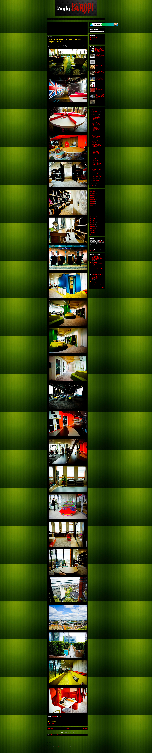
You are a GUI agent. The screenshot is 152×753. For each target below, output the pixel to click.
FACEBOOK (76, 19)
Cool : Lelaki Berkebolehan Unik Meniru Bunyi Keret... (96, 136)
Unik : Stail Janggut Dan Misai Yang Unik (96, 170)
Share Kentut (92, 232)
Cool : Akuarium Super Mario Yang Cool (96, 140)
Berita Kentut (92, 191)
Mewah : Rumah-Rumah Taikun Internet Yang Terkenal (99, 55)
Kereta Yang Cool (93, 39)
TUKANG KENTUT (64, 19)
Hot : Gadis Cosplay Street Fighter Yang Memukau (96, 132)
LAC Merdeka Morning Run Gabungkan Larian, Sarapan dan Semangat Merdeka (97, 258)
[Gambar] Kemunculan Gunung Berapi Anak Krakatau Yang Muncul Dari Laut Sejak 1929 (97, 283)
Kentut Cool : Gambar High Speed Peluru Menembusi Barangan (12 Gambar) (99, 50)
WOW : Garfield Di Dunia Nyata (98, 66)
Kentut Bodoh (92, 197)
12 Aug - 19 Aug (96, 114)
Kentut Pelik (92, 218)
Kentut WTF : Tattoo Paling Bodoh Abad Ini (99, 72)
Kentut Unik (92, 224)
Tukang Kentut (54, 716)
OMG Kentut (92, 230)
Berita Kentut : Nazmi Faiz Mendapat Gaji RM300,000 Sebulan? (99, 78)
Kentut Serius (92, 222)
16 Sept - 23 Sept (96, 111)
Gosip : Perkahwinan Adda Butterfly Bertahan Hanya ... (96, 159)
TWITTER (88, 19)
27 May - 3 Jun (96, 178)
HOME (52, 19)
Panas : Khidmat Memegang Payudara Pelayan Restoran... (96, 173)
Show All (103, 287)
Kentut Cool (92, 199)
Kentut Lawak (92, 212)
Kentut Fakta (92, 207)
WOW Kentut (52, 717)
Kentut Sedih (92, 220)
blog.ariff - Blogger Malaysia (97, 268)
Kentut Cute (92, 203)
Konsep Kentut (93, 228)
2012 (93, 109)
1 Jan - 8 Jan (95, 183)
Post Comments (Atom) (69, 732)
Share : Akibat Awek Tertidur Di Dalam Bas (97, 176)
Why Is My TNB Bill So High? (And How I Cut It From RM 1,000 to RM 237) (97, 270)
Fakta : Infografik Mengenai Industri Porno (96, 124)
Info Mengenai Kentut (94, 37)
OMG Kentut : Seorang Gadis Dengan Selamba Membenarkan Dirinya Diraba (99, 96)
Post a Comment (52, 723)
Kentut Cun (92, 201)
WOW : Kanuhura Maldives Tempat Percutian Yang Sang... (96, 129)
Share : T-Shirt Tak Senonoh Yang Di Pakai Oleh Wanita (96, 152)
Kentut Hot (92, 209)
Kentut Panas (92, 216)
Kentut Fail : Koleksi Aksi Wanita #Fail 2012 (99, 101)
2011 (93, 185)
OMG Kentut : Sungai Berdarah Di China (99, 89)
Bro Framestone (95, 256)
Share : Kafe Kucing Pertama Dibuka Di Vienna (96, 118)
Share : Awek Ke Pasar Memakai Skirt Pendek (96, 166)
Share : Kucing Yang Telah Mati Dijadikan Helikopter (96, 145)
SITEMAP (99, 19)
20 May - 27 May (96, 180)
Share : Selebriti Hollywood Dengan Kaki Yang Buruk (96, 156)
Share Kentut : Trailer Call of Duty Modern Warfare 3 (99, 61)
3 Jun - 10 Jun (95, 116)
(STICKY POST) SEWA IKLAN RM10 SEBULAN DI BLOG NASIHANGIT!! (97, 277)
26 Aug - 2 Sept (96, 112)
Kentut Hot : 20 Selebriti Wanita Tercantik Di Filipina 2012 (99, 83)
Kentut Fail (92, 205)
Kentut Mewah (93, 214)
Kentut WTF (92, 226)
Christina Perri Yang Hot (94, 42)
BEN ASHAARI (94, 262)
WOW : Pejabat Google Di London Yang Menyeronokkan (96, 148)
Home (67, 728)
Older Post (84, 728)
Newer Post (50, 728)
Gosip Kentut (92, 193)
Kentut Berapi (92, 195)
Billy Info (93, 281)
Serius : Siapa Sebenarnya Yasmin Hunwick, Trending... (96, 163)
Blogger (78, 748)
